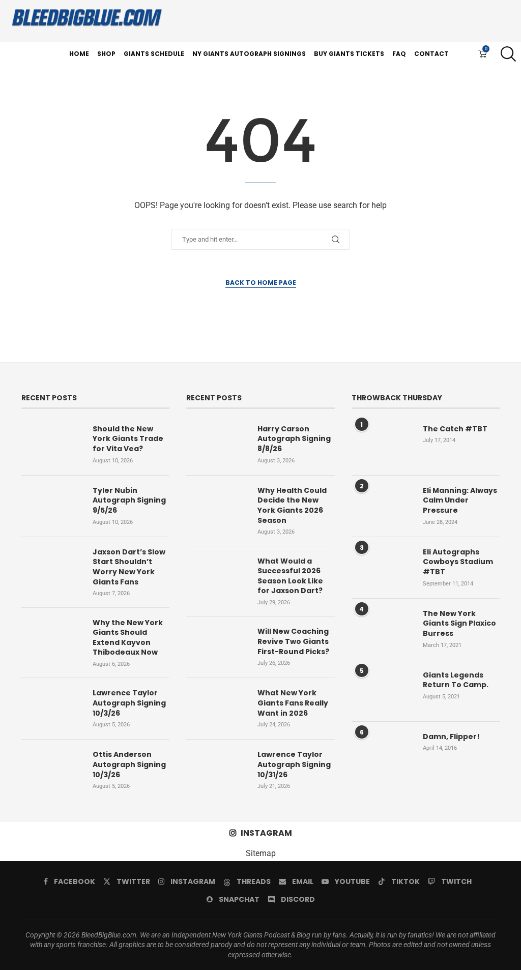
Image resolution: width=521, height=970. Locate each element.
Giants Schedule (154, 53)
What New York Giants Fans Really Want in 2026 (292, 703)
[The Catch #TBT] (382, 444)
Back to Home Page (260, 282)
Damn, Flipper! (451, 737)
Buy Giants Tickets (349, 53)
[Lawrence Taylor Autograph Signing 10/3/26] (51, 708)
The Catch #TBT (455, 429)
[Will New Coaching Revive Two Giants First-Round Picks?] (216, 647)
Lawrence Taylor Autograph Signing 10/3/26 (129, 703)
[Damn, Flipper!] (382, 752)
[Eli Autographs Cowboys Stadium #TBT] (382, 567)
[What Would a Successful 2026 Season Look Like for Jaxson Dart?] (216, 576)
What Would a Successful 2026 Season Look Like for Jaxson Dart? (290, 576)
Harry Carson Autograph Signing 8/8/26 (294, 439)
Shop (106, 53)
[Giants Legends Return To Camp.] (382, 690)
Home (79, 53)
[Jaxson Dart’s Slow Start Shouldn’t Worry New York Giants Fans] (51, 567)
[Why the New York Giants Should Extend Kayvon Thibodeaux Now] (51, 638)
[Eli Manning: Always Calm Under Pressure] (382, 506)
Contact (431, 53)
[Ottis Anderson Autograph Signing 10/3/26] (51, 770)
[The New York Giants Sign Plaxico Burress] (382, 629)
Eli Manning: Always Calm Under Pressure (460, 500)
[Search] (506, 54)
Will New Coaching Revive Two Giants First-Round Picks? (293, 641)
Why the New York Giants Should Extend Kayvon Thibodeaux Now (128, 638)
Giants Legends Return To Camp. (455, 680)
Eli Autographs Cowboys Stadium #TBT (458, 562)
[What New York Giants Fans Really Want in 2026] (216, 708)
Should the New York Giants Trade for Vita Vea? (128, 439)
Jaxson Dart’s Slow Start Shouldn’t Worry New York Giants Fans (129, 567)
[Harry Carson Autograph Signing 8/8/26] (216, 444)
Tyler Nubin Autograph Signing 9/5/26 (129, 500)
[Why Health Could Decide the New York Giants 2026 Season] (216, 506)
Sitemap (261, 853)
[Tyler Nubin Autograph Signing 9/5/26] (51, 506)
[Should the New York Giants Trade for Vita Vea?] (51, 444)
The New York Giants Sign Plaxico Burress (459, 623)
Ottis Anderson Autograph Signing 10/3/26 (129, 764)
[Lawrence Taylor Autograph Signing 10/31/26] (216, 770)
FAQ (399, 53)
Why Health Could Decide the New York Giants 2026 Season (292, 505)
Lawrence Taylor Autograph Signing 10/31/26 (294, 764)
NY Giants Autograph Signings (249, 53)
